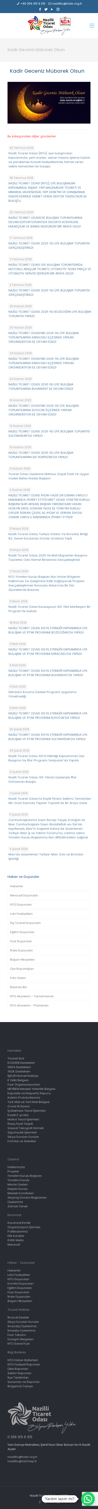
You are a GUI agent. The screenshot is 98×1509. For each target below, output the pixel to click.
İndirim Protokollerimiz (24, 1097)
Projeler (13, 1171)
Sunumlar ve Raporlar (24, 1382)
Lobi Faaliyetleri (21, 914)
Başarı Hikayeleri (22, 959)
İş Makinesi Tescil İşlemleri (27, 1110)
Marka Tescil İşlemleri (23, 1119)
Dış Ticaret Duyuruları (25, 923)
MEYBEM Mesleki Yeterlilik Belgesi (31, 1089)
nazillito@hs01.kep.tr (22, 1461)
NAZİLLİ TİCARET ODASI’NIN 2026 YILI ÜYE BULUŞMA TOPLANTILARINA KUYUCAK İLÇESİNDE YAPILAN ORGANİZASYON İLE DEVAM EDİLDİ (43, 410)
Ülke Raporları (18, 1369)
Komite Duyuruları (21, 1283)
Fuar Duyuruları (21, 941)
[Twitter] (46, 9)
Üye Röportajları (22, 969)
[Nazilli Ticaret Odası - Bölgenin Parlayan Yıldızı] (49, 25)
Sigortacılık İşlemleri (22, 1132)
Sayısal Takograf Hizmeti (26, 1128)
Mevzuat (14, 1244)
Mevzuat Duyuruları (24, 895)
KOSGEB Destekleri (21, 1063)
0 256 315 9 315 (20, 1436)
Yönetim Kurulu (18, 1180)
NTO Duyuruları (21, 904)
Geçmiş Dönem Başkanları (27, 1197)
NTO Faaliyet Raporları (24, 1364)
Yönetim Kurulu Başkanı (25, 1176)
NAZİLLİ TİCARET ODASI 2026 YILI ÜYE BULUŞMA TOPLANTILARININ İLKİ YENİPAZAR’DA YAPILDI (40, 454)
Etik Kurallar (16, 1236)
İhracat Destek (18, 1317)
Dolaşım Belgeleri (21, 1339)
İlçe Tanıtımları (18, 1377)
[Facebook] (40, 9)
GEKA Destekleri (19, 1067)
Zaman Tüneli (18, 1206)
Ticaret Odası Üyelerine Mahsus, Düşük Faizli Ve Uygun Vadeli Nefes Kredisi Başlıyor (48, 476)
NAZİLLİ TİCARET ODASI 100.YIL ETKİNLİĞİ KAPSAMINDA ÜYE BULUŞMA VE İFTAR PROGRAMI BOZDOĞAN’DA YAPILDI (48, 630)
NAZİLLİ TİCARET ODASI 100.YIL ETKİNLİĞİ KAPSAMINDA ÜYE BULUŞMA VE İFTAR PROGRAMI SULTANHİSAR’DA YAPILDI (48, 736)
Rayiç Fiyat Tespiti (20, 1124)
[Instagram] (58, 9)
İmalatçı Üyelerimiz (22, 1330)
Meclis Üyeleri (18, 1184)
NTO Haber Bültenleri (23, 1360)
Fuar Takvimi (17, 1335)
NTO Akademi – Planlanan (29, 1005)
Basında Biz (18, 987)
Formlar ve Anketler (22, 1141)
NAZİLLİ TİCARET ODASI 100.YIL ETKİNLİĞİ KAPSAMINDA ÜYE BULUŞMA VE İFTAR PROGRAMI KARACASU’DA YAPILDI (48, 651)
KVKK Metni (16, 1240)
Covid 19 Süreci (19, 1106)
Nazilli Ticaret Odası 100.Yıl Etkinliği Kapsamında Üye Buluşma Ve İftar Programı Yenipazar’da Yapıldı (46, 758)
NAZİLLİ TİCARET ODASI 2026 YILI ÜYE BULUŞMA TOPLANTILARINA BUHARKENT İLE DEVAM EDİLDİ (40, 386)
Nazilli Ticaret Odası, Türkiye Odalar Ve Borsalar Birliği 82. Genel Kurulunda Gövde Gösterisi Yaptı (48, 536)
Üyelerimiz (15, 1202)
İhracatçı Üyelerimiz (22, 1326)
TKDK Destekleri (19, 1071)
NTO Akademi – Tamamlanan (32, 996)
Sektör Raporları (19, 1373)
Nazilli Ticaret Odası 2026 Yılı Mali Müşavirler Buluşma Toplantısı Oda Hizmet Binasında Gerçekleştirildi (47, 557)
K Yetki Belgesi (18, 1080)
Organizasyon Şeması (24, 1227)
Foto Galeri (18, 978)
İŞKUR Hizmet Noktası (23, 1076)
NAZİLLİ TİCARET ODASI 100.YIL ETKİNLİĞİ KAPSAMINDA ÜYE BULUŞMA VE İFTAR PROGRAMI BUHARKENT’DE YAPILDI (48, 673)
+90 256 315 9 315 (33, 3)
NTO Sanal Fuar (19, 1343)
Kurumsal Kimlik (19, 1223)
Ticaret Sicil (16, 1058)
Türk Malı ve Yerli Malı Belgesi (29, 1102)
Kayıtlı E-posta (18, 1115)
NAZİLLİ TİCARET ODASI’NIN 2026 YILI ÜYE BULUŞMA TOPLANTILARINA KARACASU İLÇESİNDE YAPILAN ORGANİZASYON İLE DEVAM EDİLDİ (43, 337)
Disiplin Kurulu (18, 1189)
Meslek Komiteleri (21, 1193)
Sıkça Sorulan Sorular (23, 1137)
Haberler (16, 886)
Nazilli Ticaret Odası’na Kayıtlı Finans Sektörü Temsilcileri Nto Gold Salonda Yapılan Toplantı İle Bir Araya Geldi (49, 800)
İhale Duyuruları (21, 950)
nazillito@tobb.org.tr (67, 3)
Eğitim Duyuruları (22, 932)
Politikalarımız (18, 1231)
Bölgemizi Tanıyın (20, 1386)
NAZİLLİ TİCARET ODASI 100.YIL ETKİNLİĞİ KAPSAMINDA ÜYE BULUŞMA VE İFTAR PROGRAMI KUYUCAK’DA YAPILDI (48, 715)
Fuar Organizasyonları (24, 1084)
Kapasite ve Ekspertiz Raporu (29, 1093)
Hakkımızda (16, 1167)
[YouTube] (52, 9)
